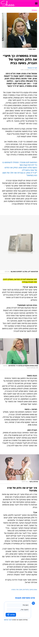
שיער (20, 589)
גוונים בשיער (33, 589)
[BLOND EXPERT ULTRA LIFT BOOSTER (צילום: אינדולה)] (19, 244)
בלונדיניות (26, 589)
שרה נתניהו (15, 589)
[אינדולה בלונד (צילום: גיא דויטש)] (19, 469)
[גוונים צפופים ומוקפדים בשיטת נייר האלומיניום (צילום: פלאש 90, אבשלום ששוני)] (19, 354)
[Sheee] (8, 3)
